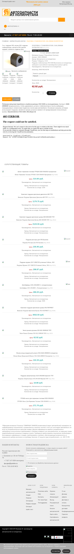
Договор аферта (64, 495)
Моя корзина (66, 2)
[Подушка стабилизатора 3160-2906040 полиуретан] (5, 78)
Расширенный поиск (54, 504)
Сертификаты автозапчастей (54, 518)
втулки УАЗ (18, 45)
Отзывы (16, 99)
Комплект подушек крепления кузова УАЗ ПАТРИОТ (33, 310)
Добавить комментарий (52, 53)
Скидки (28, 495)
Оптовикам (29, 501)
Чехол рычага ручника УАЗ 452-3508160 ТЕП (33, 333)
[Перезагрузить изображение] (31, 472)
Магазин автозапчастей (30, 490)
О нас (64, 491)
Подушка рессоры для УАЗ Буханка (33, 242)
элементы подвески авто (16, 49)
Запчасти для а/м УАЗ (17, 41)
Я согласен (66, 551)
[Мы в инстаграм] (46, 537)
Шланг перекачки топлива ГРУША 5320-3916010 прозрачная (33, 174)
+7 (13, 35)
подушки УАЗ (10, 45)
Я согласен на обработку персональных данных (43, 463)
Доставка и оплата (65, 501)
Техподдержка (42, 502)
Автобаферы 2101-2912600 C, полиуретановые (33, 288)
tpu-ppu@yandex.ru (11, 463)
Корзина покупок (52, 492)
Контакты (41, 497)
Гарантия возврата (65, 515)
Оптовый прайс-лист (8, 1)
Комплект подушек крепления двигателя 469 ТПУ (33, 197)
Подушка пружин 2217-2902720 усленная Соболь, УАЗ (33, 265)
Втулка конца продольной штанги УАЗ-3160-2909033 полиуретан (32, 356)
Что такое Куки (42, 500)
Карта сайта (54, 514)
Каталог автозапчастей (54, 510)
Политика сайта (43, 491)
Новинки (28, 498)
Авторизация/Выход (65, 4)
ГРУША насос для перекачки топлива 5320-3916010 (33, 401)
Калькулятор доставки (66, 507)
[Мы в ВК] (49, 537)
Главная (5, 41)
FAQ (39, 494)
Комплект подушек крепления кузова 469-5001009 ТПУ (32, 220)
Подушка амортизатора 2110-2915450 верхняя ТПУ (33, 378)
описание (7, 99)
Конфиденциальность (67, 511)
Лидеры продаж (31, 503)
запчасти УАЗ (16, 47)
